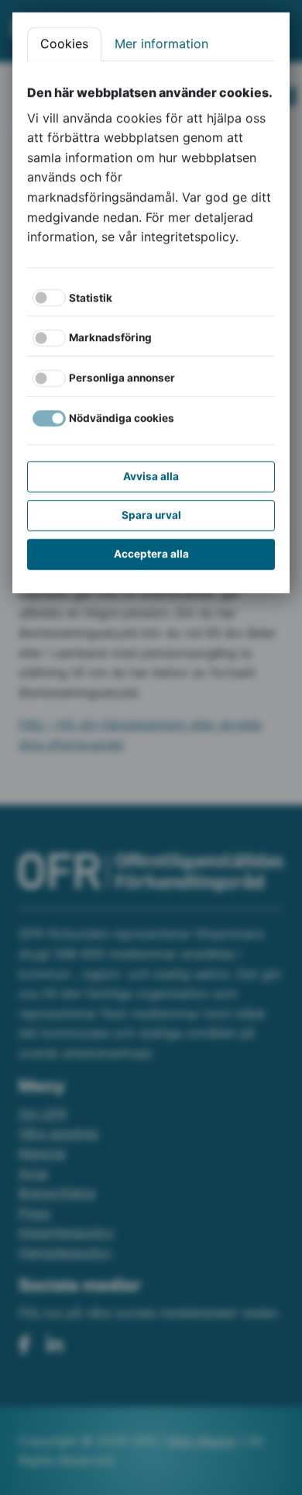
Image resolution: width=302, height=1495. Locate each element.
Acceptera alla (151, 553)
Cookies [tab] (64, 43)
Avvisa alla (151, 476)
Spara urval (151, 515)
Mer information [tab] (161, 43)
